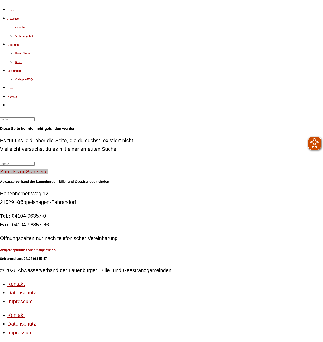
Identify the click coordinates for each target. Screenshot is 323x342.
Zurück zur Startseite (24, 171)
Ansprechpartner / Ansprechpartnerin (28, 250)
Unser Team (22, 53)
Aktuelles (20, 27)
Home (11, 10)
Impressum (20, 301)
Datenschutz (21, 293)
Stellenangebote (24, 36)
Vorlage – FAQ (24, 79)
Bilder (18, 62)
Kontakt (12, 96)
